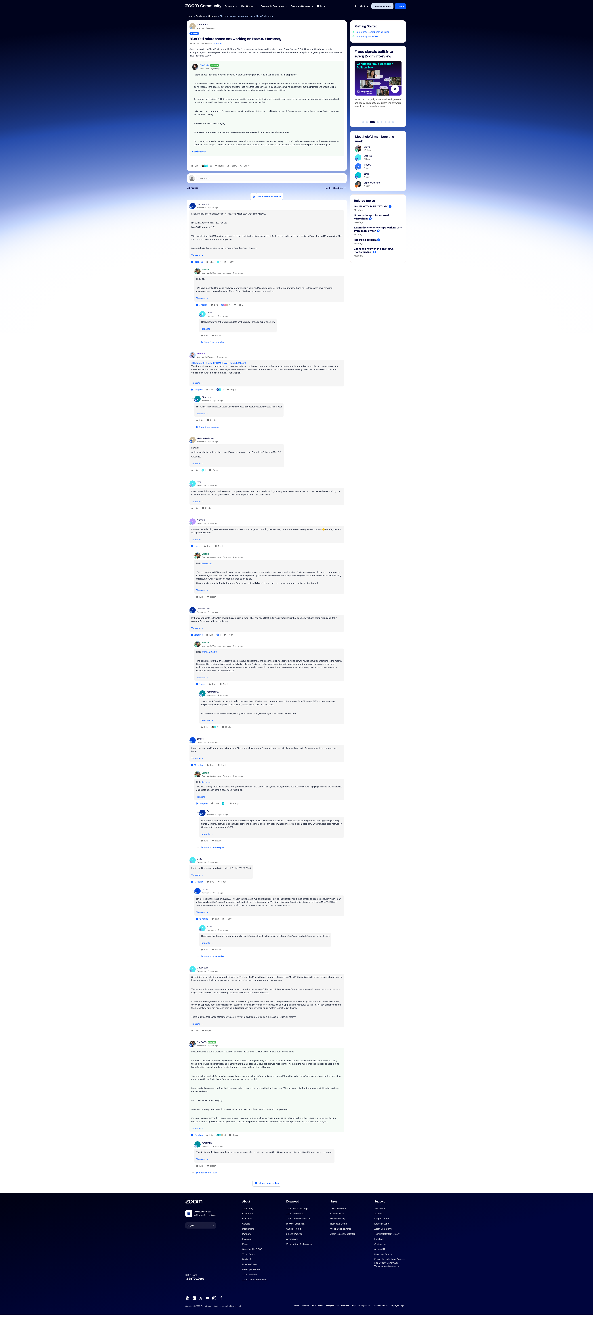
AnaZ (209, 312)
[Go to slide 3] (370, 122)
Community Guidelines (367, 36)
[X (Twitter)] (201, 1297)
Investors (246, 1239)
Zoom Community (383, 1228)
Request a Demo (338, 1223)
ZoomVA (201, 353)
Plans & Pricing (337, 1218)
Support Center (381, 1218)
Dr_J (209, 811)
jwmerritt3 (207, 1142)
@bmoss (206, 782)
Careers (246, 1223)
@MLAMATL (223, 363)
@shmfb (233, 363)
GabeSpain (202, 967)
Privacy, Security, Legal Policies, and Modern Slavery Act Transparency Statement (389, 1263)
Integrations (248, 1228)
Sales (333, 1201)
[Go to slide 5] (380, 122)
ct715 (366, 173)
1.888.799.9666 (194, 1279)
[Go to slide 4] (374, 122)
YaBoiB (205, 269)
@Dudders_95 (198, 363)
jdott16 (367, 147)
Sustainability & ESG (252, 1249)
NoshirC (201, 520)
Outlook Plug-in (293, 1228)
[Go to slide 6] (385, 122)
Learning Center (382, 1223)
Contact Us (379, 1244)
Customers (247, 1213)
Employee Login (397, 1305)
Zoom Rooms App (295, 1213)
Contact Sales (337, 1213)
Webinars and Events (340, 1228)
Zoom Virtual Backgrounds (299, 1244)
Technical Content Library (387, 1234)
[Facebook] (221, 1297)
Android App (292, 1239)
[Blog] (187, 1297)
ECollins (368, 155)
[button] (218, 43)
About (246, 1201)
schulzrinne (202, 24)
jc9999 (367, 164)
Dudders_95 (203, 204)
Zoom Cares (248, 1254)
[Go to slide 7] (389, 122)
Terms (296, 1305)
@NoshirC (207, 563)
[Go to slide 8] (393, 122)
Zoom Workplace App (296, 1208)
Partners (246, 1234)
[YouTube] (208, 1297)
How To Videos (249, 1264)
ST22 (199, 858)
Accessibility (380, 1249)
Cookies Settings (380, 1305)
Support (379, 1201)
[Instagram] (214, 1297)
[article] (266, 233)
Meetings (212, 16)
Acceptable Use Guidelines (337, 1305)
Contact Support (382, 6)
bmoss (200, 738)
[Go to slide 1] (363, 122)
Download (292, 1201)
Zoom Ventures (249, 1274)
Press (245, 1244)
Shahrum (206, 397)
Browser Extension (295, 1223)
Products (200, 16)
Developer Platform (251, 1269)
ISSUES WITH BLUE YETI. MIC (371, 206)
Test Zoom (379, 1208)
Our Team (247, 1218)
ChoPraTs (204, 65)
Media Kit (246, 1259)
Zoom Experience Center (342, 1234)
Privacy (305, 1305)
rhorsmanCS (213, 692)
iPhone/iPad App (294, 1234)
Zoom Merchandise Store (254, 1279)
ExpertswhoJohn (372, 182)
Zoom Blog (247, 1208)
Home (190, 16)
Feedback (379, 1239)
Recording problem (365, 239)
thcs (199, 482)
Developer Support (383, 1254)
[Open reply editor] (267, 178)
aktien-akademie (205, 438)
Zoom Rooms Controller (298, 1218)
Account (378, 1213)
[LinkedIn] (194, 1297)
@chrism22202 (209, 652)
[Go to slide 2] (367, 122)
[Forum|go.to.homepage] (203, 6)
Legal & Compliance (361, 1305)
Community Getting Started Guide (372, 32)
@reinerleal (211, 363)
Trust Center (317, 1305)
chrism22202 (203, 608)
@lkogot (242, 363)
